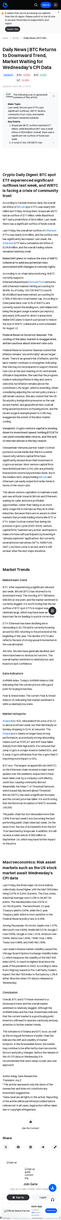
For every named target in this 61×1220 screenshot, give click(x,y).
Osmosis (33, 285)
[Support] (52, 1200)
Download (51, 1210)
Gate (5, 38)
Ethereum (50, 234)
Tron (41, 285)
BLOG (16, 38)
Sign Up (45, 5)
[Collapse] (53, 146)
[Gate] (5, 5)
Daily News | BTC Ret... (36, 38)
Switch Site (12, 29)
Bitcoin (21, 210)
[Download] (52, 1188)
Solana (6, 724)
